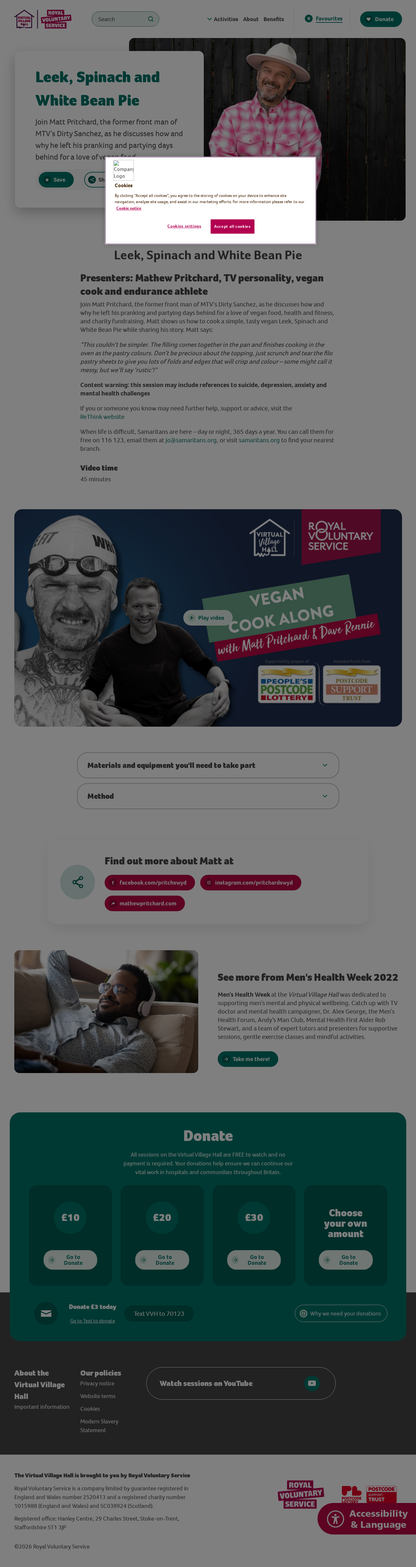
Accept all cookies (232, 226)
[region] (210, 200)
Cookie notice (128, 208)
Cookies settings (184, 226)
